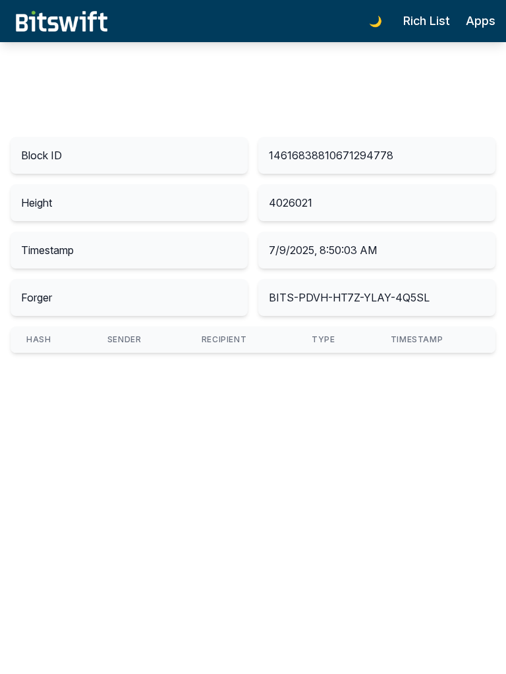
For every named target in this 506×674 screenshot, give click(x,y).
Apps (480, 21)
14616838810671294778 (331, 155)
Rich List (426, 21)
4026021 (290, 202)
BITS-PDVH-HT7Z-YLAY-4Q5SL (349, 297)
